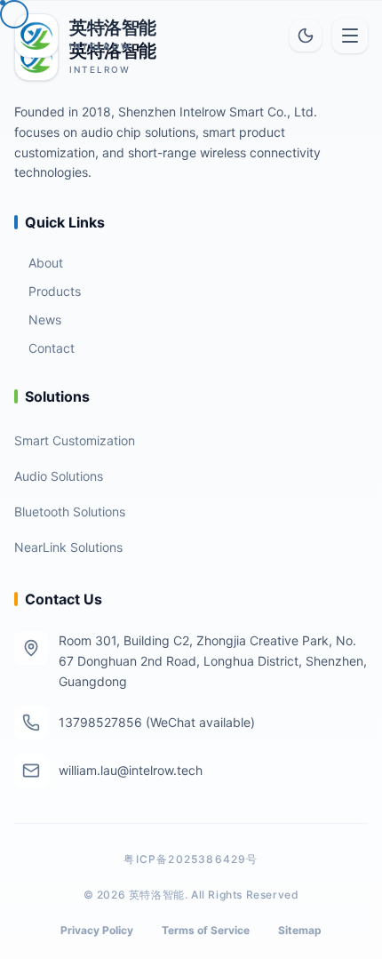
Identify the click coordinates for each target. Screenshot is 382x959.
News (44, 319)
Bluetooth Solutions (69, 511)
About (45, 262)
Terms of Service (206, 930)
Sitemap (300, 930)
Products (54, 291)
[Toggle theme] (306, 36)
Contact (51, 348)
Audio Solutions (58, 475)
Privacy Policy (96, 930)
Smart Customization (74, 440)
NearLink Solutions (68, 547)
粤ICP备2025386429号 (190, 859)
